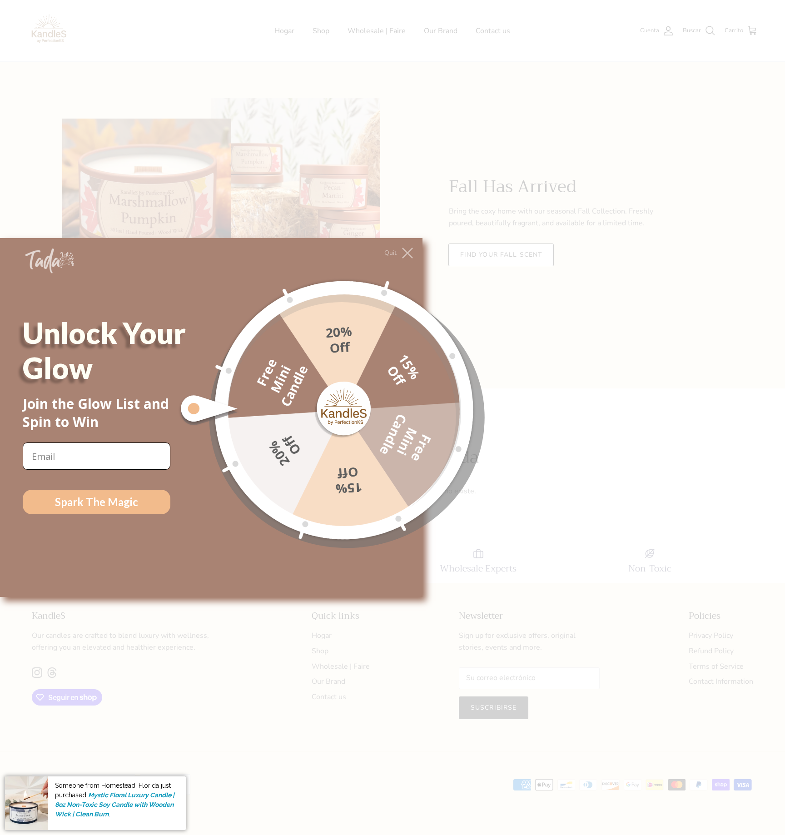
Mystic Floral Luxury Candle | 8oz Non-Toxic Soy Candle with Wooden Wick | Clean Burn (114, 804)
